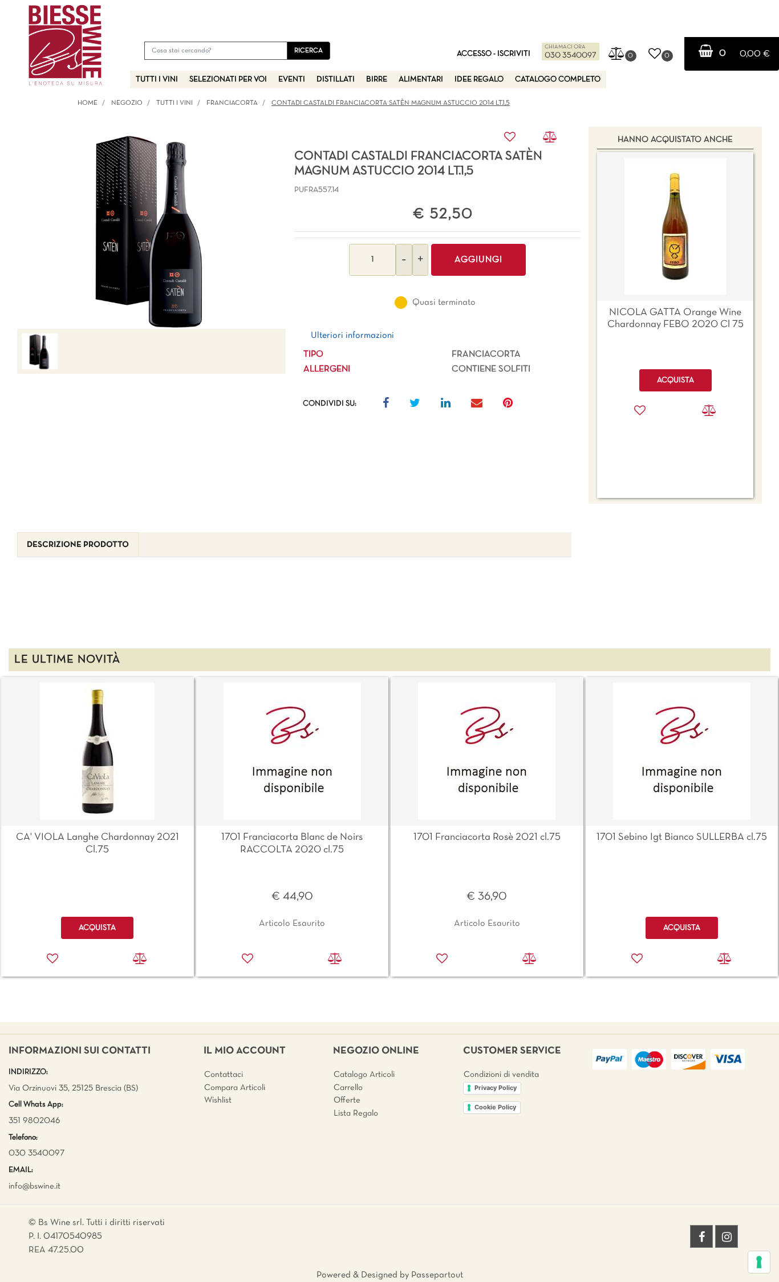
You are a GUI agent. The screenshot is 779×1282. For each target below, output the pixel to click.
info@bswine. (32, 1186)
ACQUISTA (97, 928)
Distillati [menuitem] (336, 79)
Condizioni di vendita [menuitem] (501, 1075)
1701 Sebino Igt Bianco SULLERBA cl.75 (682, 837)
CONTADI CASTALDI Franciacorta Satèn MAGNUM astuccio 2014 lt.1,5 (390, 103)
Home (88, 103)
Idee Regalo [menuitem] (479, 79)
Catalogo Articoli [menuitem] (364, 1075)
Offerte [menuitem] (347, 1100)
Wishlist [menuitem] (218, 1100)
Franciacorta (232, 103)
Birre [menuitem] (376, 79)
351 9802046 (34, 1121)
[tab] (78, 545)
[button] (308, 51)
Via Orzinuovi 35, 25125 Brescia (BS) (73, 1088)
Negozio (127, 103)
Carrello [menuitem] (348, 1088)
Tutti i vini (174, 103)
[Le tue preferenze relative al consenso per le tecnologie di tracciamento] (759, 1262)
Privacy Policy (495, 1088)
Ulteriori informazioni (352, 336)
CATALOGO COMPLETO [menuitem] (558, 79)
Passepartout (437, 1275)
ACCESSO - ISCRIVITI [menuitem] (493, 54)
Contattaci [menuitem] (223, 1075)
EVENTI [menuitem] (291, 79)
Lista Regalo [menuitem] (356, 1113)
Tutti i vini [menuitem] (157, 79)
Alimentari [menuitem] (421, 79)
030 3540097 (571, 55)
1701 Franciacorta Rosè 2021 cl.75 (487, 837)
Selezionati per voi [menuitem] (228, 79)
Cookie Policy (495, 1107)
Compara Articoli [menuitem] (234, 1088)
